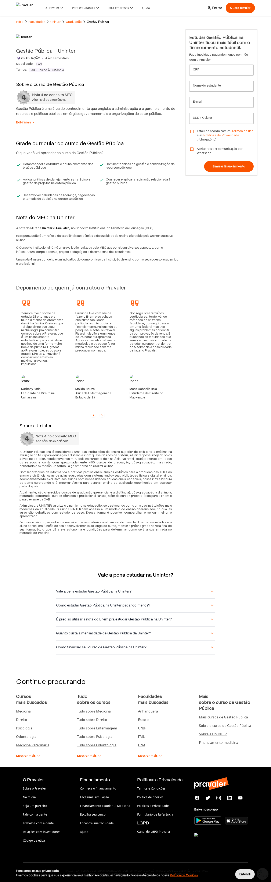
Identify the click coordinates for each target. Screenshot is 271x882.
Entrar (217, 8)
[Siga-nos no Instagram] (219, 798)
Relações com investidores (41, 832)
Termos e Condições (151, 788)
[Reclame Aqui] (215, 840)
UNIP (142, 728)
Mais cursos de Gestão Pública (223, 717)
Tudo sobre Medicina (94, 711)
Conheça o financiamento (98, 788)
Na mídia (29, 797)
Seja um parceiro (35, 806)
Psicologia (24, 728)
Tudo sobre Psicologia (94, 736)
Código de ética (34, 840)
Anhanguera (148, 711)
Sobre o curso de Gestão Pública (225, 725)
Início (20, 21)
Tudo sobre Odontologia (96, 745)
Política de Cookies (150, 797)
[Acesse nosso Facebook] (197, 798)
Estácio (143, 719)
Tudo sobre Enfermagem (97, 728)
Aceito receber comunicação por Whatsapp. (220, 151)
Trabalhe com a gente (38, 823)
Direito (21, 719)
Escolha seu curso (92, 814)
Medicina (23, 711)
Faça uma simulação (94, 797)
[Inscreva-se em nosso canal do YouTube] (240, 798)
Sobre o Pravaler (34, 788)
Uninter (55, 21)
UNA (141, 745)
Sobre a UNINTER (213, 734)
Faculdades (37, 21)
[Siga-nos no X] (208, 798)
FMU (141, 736)
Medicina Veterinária (32, 745)
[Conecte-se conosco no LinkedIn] (229, 798)
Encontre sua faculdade (97, 823)
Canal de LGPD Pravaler (153, 832)
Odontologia (26, 736)
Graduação (74, 21)
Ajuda (146, 8)
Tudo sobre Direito (92, 719)
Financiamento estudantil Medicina (105, 806)
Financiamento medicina (218, 742)
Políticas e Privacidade (153, 806)
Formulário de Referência (155, 814)
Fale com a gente (35, 814)
